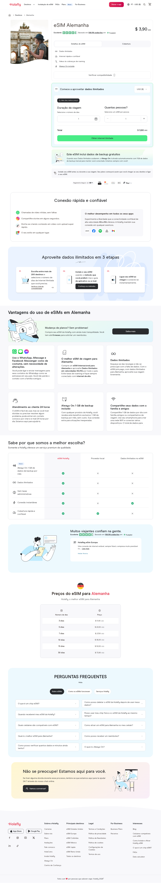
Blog (134, 829)
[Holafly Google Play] (34, 831)
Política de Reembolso (97, 838)
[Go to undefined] (9, 15)
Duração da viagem (69, 108)
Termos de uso (94, 854)
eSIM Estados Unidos (74, 829)
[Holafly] (25, 824)
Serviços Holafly (102, 691)
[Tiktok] (17, 845)
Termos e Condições (97, 829)
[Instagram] (17, 837)
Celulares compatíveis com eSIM (141, 835)
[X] (33, 837)
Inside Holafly (49, 856)
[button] (144, 5)
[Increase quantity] (144, 119)
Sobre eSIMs (57, 691)
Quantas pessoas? (116, 107)
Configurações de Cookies (96, 848)
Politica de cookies (96, 843)
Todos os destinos (73, 856)
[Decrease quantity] (107, 119)
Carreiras (48, 829)
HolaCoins (48, 852)
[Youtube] (25, 837)
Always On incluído (66, 66)
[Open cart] (150, 4)
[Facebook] (9, 837)
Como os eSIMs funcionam (79, 691)
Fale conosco (49, 847)
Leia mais (85, 549)
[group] (47, 703)
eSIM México (71, 843)
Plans (46, 838)
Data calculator (139, 857)
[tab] (78, 44)
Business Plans (116, 829)
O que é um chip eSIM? (142, 848)
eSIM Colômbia (72, 838)
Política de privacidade (97, 834)
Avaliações (48, 843)
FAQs (135, 852)
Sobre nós (48, 834)
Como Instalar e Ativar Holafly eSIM (141, 842)
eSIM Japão (70, 847)
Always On (48, 861)
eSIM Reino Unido (73, 852)
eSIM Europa (71, 834)
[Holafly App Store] (16, 831)
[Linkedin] (9, 845)
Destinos (27, 4)
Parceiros (114, 834)
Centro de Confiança (52, 865)
